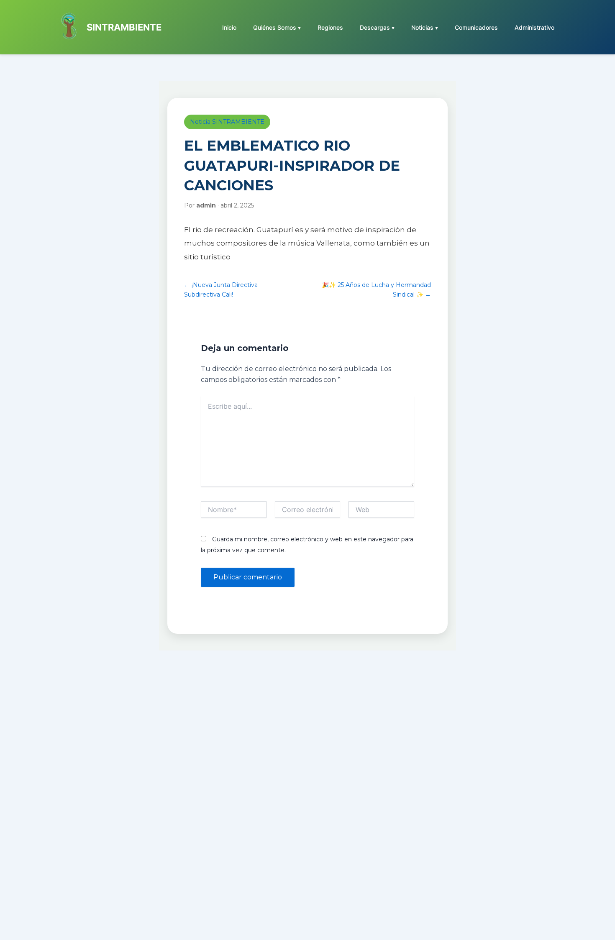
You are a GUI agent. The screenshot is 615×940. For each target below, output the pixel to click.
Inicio (229, 27)
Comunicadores (476, 27)
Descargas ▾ (377, 27)
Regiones (330, 27)
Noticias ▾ (424, 27)
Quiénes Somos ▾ (277, 27)
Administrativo (534, 27)
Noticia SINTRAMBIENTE (227, 122)
